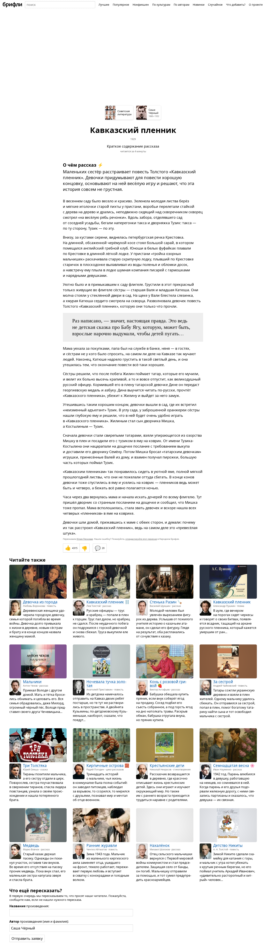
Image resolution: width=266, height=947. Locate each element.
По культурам (161, 4)
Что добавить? (235, 4)
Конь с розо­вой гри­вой (168, 683)
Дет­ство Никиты (228, 845)
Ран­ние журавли (101, 845)
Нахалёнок (160, 845)
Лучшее (104, 4)
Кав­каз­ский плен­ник (105, 601)
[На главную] (12, 4)
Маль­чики (32, 681)
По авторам (181, 4)
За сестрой (223, 681)
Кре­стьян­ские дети (167, 765)
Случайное (215, 4)
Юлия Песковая (85, 538)
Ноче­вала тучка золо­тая (106, 683)
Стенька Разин (163, 601)
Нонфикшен (141, 4)
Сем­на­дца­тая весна (231, 765)
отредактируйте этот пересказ (141, 538)
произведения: (29, 906)
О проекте (256, 4)
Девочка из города (40, 601)
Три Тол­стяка (35, 765)
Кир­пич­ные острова (105, 765)
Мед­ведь (31, 845)
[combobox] (60, 4)
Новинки (198, 4)
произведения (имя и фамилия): (39, 921)
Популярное (121, 4)
